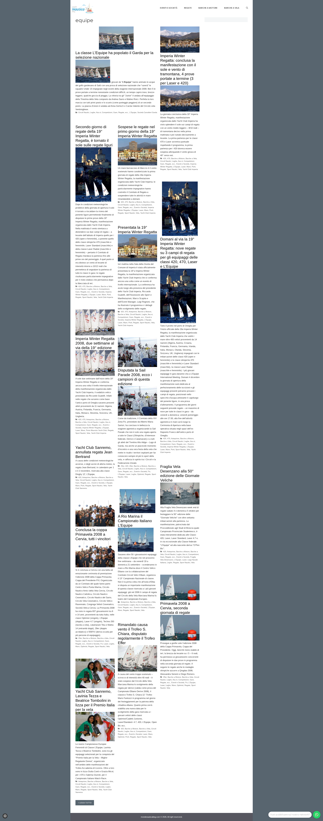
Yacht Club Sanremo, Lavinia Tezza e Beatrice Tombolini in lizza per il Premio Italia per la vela (95, 700)
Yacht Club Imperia (190, 169)
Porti (193, 167)
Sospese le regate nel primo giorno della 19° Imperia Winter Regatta (137, 131)
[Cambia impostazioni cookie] (5, 815)
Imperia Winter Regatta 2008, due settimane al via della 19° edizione (95, 343)
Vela (180, 169)
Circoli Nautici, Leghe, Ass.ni (89, 112)
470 (168, 158)
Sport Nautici (172, 169)
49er (131, 466)
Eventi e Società (168, 7)
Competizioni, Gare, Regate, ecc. (115, 112)
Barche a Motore (207, 7)
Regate (188, 7)
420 (164, 158)
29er (122, 466)
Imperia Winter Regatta (176, 447)
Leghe (133, 474)
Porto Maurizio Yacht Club (96, 430)
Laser (183, 167)
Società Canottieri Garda (147, 112)
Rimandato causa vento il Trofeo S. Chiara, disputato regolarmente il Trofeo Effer (136, 634)
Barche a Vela (231, 7)
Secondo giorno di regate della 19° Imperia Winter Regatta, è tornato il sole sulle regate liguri (94, 136)
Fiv (149, 471)
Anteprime (175, 438)
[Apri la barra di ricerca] (247, 8)
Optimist (140, 474)
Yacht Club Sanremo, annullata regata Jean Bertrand (93, 452)
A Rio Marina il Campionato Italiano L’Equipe (135, 520)
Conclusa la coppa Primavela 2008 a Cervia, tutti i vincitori (93, 534)
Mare (189, 167)
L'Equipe (132, 112)
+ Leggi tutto (84, 803)
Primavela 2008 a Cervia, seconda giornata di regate (175, 608)
